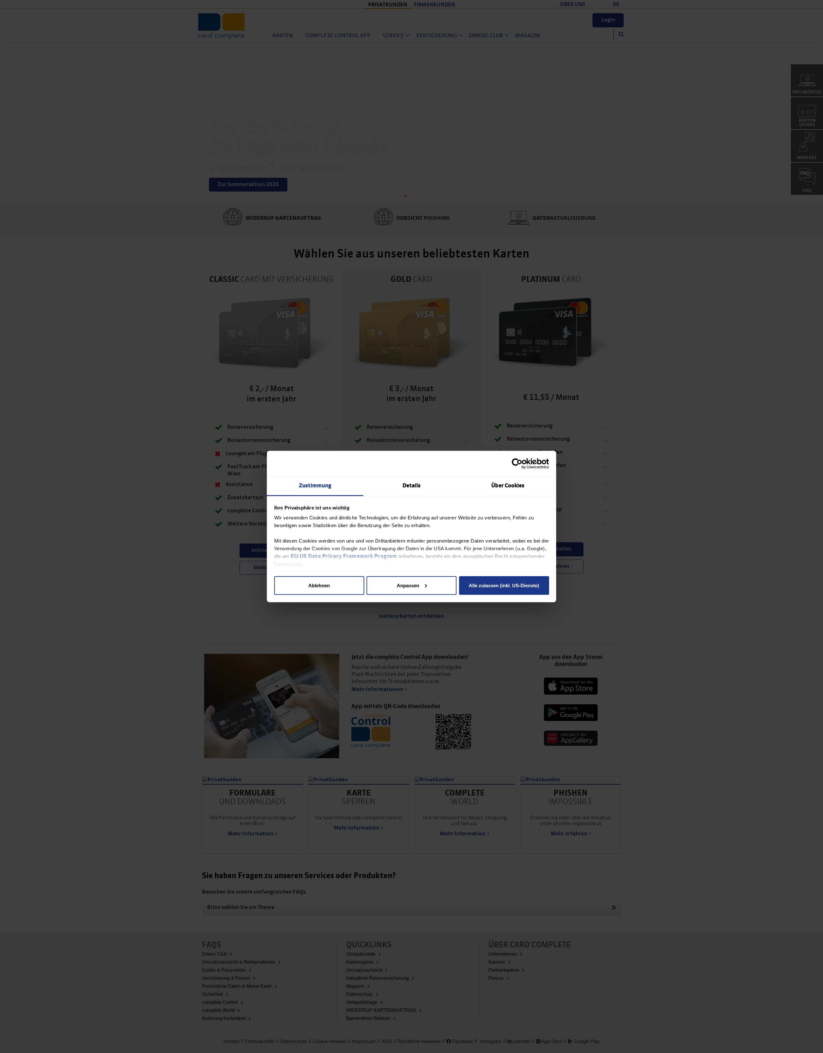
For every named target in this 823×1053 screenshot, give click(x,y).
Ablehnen (319, 585)
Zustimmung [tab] (315, 486)
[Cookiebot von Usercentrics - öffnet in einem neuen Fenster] (521, 463)
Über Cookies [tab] (507, 486)
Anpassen (408, 585)
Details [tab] (411, 486)
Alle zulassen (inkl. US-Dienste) (504, 585)
